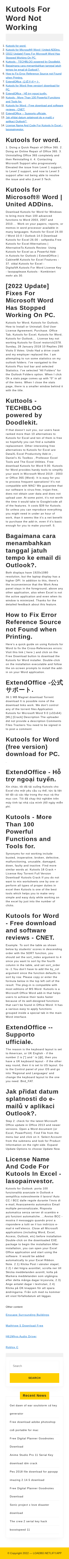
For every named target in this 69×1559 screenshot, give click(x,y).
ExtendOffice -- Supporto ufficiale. (26, 113)
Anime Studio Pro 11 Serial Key (31, 1454)
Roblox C (12, 1347)
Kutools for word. (16, 45)
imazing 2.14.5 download (27, 1479)
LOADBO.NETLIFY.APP (47, 1553)
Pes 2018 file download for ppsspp (34, 1471)
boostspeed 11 (20, 1529)
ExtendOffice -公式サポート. (23, 81)
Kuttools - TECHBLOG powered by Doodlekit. (33, 61)
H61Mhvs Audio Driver (21, 1336)
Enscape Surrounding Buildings (27, 1314)
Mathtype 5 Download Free (24, 1325)
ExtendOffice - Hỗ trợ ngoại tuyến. (26, 93)
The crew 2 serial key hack (28, 1521)
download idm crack (23, 1463)
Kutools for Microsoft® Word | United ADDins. (33, 49)
